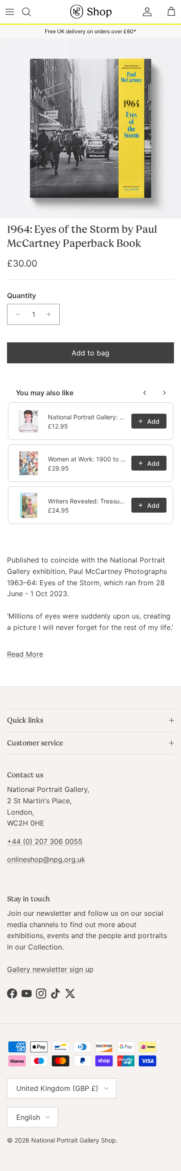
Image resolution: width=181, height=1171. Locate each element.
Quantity (21, 295)
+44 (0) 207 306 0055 (45, 841)
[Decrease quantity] (15, 314)
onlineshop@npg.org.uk (46, 859)
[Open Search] (31, 11)
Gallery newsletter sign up (50, 969)
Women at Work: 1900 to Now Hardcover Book (87, 459)
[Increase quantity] (51, 314)
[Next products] (164, 393)
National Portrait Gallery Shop (73, 1140)
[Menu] (9, 11)
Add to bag (90, 352)
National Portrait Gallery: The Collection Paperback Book (87, 417)
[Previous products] (145, 393)
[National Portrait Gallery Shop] (90, 11)
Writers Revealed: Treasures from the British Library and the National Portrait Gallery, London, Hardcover (87, 501)
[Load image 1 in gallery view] (90, 128)
